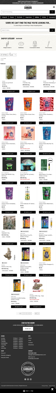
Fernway (41, 172)
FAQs (29, 340)
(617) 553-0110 (32, 353)
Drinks (44, 17)
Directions (31, 345)
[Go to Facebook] (25, 379)
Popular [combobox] (11, 55)
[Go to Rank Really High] (28, 391)
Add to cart (11, 91)
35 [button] (35, 313)
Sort (10, 53)
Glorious (31, 294)
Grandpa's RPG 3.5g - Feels (37, 296)
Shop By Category (6, 355)
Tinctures (48, 47)
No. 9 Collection (5, 172)
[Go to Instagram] (28, 379)
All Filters (5, 54)
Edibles (37, 17)
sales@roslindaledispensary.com (37, 355)
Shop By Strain (5, 357)
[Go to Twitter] (31, 379)
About (30, 338)
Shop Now (19, 38)
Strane (3, 231)
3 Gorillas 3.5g (26, 82)
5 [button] (30, 313)
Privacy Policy (45, 385)
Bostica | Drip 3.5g (6, 266)
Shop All (4, 17)
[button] (54, 7)
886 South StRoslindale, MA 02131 (33, 357)
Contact (30, 342)
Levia (21, 202)
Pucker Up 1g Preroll (7, 82)
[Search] (52, 12)
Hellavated (22, 233)
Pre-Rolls (19, 17)
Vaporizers (28, 17)
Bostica (3, 265)
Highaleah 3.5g (5, 233)
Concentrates (35, 47)
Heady (3, 81)
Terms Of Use (52, 385)
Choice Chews (5, 112)
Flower (12, 17)
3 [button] (25, 313)
